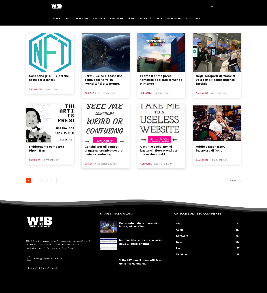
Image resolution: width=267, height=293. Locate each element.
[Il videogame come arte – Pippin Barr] (50, 123)
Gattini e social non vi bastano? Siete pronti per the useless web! (159, 150)
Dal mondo (35, 89)
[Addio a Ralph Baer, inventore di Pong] (217, 123)
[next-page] (54, 180)
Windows (82, 18)
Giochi (100, 29)
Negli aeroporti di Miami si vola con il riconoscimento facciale (215, 79)
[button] (212, 6)
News (130, 18)
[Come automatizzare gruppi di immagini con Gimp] (108, 227)
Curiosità (145, 18)
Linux (68, 18)
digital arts (78, 29)
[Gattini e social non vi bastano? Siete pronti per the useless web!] (161, 123)
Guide (159, 18)
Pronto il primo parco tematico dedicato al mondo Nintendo (161, 79)
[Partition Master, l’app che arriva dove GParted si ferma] (108, 244)
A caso (32, 29)
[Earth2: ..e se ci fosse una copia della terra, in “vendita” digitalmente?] (106, 52)
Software (99, 18)
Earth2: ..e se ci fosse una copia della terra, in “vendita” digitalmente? (103, 79)
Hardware (116, 18)
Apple (57, 18)
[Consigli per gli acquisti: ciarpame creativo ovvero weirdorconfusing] (106, 123)
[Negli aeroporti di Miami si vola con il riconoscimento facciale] (217, 52)
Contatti (192, 18)
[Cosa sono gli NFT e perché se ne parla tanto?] (50, 52)
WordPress (174, 18)
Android (41, 29)
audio (58, 29)
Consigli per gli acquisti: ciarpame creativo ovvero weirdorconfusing (104, 150)
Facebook (90, 29)
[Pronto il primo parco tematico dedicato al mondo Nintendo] (161, 52)
